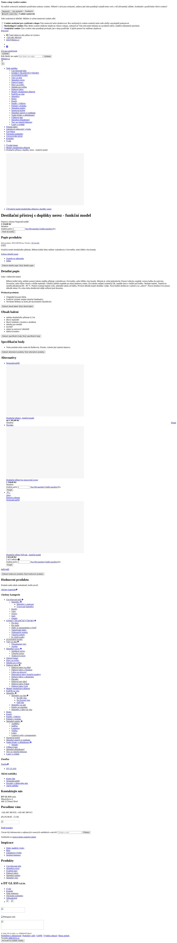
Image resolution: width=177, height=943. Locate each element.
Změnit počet (6, 229)
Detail (173, 423)
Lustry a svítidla (17, 124)
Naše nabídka (11, 68)
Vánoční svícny (17, 653)
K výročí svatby (17, 637)
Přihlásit (86, 832)
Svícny (14, 614)
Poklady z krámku (18, 106)
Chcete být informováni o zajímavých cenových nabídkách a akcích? (29, 832)
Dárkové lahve (17, 89)
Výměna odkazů (50, 936)
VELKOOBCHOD (14, 136)
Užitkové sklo (17, 117)
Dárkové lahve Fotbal (20, 684)
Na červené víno (23, 700)
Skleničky (15, 96)
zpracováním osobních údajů (24, 837)
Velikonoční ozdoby (19, 632)
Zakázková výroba (14, 853)
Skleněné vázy (12, 878)
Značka (4, 764)
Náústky (14, 745)
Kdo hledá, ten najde (9, 56)
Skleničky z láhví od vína (21, 709)
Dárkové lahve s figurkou (21, 670)
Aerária (14, 646)
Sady (13, 616)
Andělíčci (15, 724)
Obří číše (20, 702)
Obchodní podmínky (14, 134)
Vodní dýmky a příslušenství (23, 115)
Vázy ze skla (16, 78)
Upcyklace (10, 131)
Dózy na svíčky (17, 85)
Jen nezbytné (17, 11)
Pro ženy (15, 623)
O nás (8, 141)
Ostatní (14, 618)
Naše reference (12, 893)
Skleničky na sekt (18, 705)
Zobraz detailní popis (9, 254)
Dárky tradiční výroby (15, 848)
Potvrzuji (4, 31)
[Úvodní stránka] (9, 51)
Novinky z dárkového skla (17, 783)
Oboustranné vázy (18, 644)
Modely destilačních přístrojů (23, 92)
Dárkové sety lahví (19, 681)
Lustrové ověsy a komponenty (23, 735)
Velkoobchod (11, 898)
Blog (8, 850)
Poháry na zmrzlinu (19, 707)
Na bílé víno (22, 698)
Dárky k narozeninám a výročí (23, 628)
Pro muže (15, 625)
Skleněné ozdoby (18, 108)
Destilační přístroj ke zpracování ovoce (22, 480)
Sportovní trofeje (18, 110)
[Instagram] (7, 47)
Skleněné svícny (18, 80)
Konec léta (10, 779)
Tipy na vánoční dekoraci (21, 122)
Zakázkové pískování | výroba (18, 129)
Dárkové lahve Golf (19, 686)
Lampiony (15, 728)
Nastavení (6, 11)
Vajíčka (14, 731)
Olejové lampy (17, 82)
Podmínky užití (29, 936)
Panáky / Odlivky (18, 103)
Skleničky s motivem (25, 604)
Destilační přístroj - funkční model (20, 418)
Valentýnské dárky (19, 630)
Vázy (13, 611)
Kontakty (10, 138)
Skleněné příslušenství (20, 120)
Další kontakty (7, 828)
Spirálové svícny (18, 651)
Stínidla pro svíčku (19, 87)
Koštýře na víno (17, 94)
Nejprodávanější (13, 781)
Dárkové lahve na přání (21, 667)
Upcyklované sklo (18, 71)
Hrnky (14, 99)
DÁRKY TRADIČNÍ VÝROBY (25, 73)
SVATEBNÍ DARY (19, 75)
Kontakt (9, 891)
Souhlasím (29, 11)
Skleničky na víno (19, 695)
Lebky (14, 733)
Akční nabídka (12, 786)
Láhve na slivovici (18, 672)
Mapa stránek (63, 936)
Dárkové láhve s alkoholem (22, 677)
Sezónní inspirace (13, 855)
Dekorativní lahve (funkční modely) (26, 674)
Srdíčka (14, 726)
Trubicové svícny (18, 656)
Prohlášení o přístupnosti (11, 936)
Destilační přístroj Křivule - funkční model (23, 555)
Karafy (14, 101)
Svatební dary (11, 871)
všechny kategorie (8, 589)
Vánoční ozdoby (18, 635)
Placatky (14, 679)
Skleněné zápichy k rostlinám (23, 113)
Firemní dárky (12, 127)
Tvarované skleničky (25, 607)
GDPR (39, 936)
